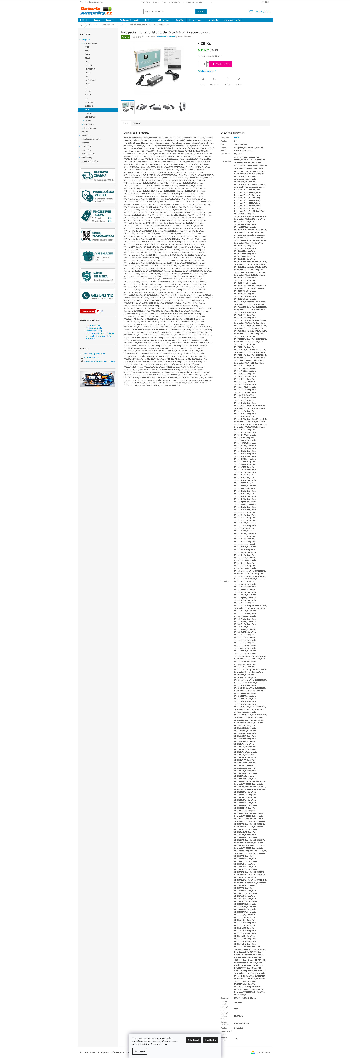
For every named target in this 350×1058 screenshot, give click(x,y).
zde (165, 1044)
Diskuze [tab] (137, 123)
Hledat (201, 11)
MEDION (88, 95)
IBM (86, 76)
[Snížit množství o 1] (207, 65)
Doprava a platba (149, 2)
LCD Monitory (87, 146)
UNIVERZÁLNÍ (90, 117)
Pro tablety (89, 124)
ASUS (87, 50)
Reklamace (90, 338)
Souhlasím (210, 1040)
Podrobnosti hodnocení (165, 37)
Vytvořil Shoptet (263, 1052)
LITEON (88, 91)
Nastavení (140, 1051)
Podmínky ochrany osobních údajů (100, 333)
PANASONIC (89, 102)
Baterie (85, 131)
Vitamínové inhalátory (90, 161)
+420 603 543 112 (91, 357)
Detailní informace (205, 71)
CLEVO (87, 58)
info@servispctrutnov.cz (94, 354)
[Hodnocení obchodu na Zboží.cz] (90, 311)
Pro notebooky (90, 43)
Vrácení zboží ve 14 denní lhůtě (98, 336)
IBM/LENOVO (90, 80)
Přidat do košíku (223, 64)
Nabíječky (86, 39)
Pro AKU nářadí (90, 128)
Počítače (85, 143)
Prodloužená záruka (171, 2)
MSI (86, 98)
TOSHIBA (89, 113)
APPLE (87, 54)
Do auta (88, 120)
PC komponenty (88, 154)
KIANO (87, 84)
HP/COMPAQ (90, 69)
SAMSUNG (89, 106)
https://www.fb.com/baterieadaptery (99, 361)
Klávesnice (86, 135)
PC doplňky (86, 150)
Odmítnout (193, 1040)
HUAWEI (88, 72)
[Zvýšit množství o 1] (207, 62)
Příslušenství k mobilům (91, 139)
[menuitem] (84, 20)
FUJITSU (88, 65)
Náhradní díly (87, 157)
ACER (87, 47)
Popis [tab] (126, 123)
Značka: (184, 36)
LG (86, 87)
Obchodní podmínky (194, 2)
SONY (87, 109)
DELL (87, 61)
